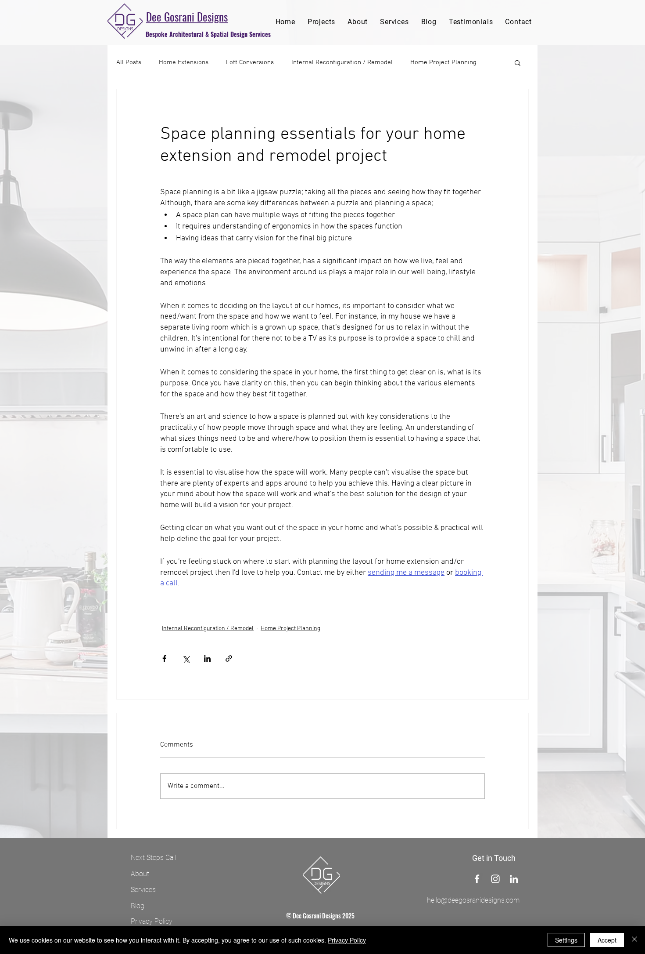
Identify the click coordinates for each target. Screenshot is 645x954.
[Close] (634, 940)
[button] (517, 62)
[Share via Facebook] (164, 658)
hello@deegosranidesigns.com (473, 900)
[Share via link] (229, 658)
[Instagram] (495, 879)
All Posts (128, 62)
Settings (566, 940)
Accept (607, 940)
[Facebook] (477, 879)
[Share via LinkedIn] (207, 658)
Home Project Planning (443, 62)
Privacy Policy (347, 940)
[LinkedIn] (514, 879)
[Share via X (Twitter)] (186, 658)
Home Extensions (183, 62)
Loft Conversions (250, 62)
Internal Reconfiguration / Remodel (342, 62)
